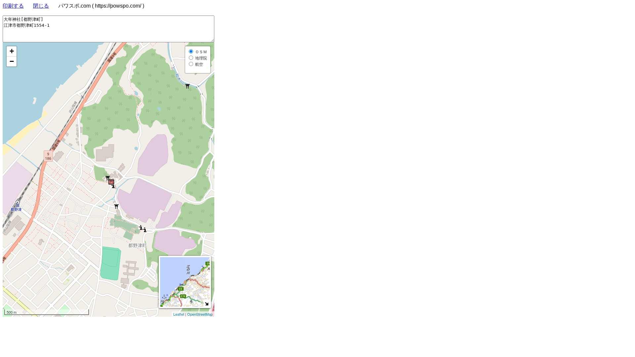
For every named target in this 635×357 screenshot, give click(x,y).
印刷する (13, 6)
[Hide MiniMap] (206, 303)
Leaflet (178, 314)
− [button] (12, 61)
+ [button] (12, 51)
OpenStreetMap (200, 314)
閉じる (41, 6)
